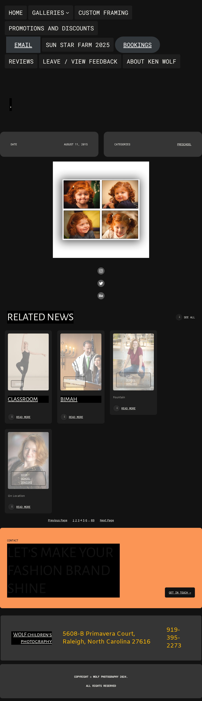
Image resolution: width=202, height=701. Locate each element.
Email (23, 45)
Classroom (23, 399)
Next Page (107, 520)
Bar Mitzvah (75, 382)
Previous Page (57, 520)
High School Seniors (131, 380)
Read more (23, 417)
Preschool (184, 144)
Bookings (137, 45)
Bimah (68, 399)
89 (92, 520)
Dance (19, 384)
